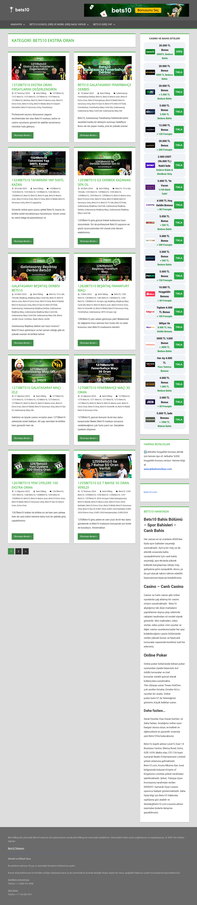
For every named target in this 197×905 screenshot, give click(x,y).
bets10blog (41, 93)
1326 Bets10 (53, 192)
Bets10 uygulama (33, 202)
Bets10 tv (96, 202)
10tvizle (81, 192)
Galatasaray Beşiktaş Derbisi (36, 308)
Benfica (27, 100)
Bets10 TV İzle (107, 202)
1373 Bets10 (29, 97)
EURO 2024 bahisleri (116, 509)
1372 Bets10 (17, 97)
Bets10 (34, 100)
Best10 (27, 195)
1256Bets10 (114, 495)
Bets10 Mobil (40, 104)
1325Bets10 (41, 192)
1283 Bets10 (102, 298)
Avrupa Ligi (102, 301)
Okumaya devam (22, 135)
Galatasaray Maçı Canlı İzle (90, 111)
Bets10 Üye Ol (98, 104)
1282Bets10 (90, 298)
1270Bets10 (124, 396)
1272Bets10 (83, 403)
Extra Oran (22, 505)
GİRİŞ (179, 51)
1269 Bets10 (53, 495)
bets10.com (150, 492)
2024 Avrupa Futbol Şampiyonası (111, 498)
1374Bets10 (17, 100)
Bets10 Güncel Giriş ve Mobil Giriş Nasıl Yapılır (58, 24)
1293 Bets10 (91, 192)
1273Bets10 (57, 396)
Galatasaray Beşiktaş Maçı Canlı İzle (41, 312)
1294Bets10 (83, 195)
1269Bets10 (17, 498)
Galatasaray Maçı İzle (112, 111)
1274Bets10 (41, 399)
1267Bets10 (57, 491)
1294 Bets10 (115, 192)
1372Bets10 (57, 93)
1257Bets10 (90, 498)
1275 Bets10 (53, 399)
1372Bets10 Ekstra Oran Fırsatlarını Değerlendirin (34, 87)
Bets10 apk (43, 195)
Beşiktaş (23, 298)
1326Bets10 (17, 195)
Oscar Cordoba (25, 319)
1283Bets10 (114, 298)
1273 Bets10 (17, 399)
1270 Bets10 (83, 399)
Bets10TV (109, 104)
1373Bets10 (41, 97)
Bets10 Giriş (27, 104)
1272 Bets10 (119, 399)
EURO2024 (123, 512)
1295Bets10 (107, 195)
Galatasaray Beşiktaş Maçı (97, 209)
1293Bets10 (103, 192)
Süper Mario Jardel (41, 319)
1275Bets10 (17, 403)
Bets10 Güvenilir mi (86, 308)
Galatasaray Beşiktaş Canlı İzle (91, 206)
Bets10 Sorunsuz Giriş (31, 107)
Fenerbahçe (47, 107)
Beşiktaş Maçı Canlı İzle (38, 298)
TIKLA (179, 72)
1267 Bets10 (17, 495)
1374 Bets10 (53, 97)
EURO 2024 (101, 509)
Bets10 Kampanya (96, 100)
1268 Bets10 (29, 495)
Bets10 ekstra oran (46, 100)
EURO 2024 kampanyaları (105, 512)
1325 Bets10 (29, 192)
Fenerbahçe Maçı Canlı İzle (101, 107)
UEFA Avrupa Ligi (108, 312)
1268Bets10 (41, 495)
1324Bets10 (54, 188)
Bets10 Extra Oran (25, 199)
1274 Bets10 (29, 399)
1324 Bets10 (17, 192)
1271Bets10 (107, 399)
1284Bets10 (90, 301)
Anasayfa (16, 24)
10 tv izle (126, 188)
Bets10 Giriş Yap (102, 24)
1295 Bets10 (95, 195)
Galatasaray (119, 107)
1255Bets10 (90, 495)
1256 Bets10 (102, 495)
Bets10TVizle (120, 104)
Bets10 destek (84, 502)
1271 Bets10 (95, 399)
